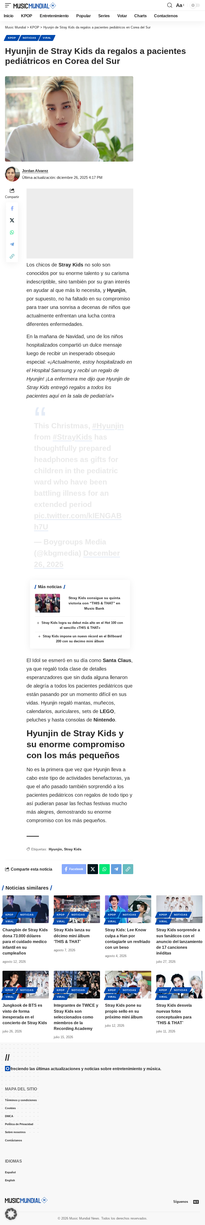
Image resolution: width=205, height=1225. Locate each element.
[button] (9, 5)
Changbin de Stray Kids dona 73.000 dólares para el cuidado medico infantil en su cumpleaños (25, 941)
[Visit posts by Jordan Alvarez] (12, 174)
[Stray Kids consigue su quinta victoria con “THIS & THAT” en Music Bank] (47, 603)
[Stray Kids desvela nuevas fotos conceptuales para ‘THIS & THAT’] (179, 984)
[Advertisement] (79, 223)
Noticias (29, 37)
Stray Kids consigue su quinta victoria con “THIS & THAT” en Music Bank (94, 603)
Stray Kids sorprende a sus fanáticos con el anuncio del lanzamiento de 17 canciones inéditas (179, 941)
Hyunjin (55, 849)
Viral (47, 37)
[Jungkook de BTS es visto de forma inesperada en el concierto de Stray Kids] (25, 984)
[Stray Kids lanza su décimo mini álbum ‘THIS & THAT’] (77, 909)
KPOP (12, 37)
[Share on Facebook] (12, 208)
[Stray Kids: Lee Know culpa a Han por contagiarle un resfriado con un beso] (128, 909)
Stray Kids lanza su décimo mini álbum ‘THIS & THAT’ (72, 936)
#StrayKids (72, 437)
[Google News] (196, 1202)
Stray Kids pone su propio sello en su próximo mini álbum (123, 1011)
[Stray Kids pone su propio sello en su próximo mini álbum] (128, 984)
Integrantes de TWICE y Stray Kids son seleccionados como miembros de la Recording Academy (76, 1017)
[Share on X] (12, 220)
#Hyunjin (108, 426)
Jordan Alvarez (35, 171)
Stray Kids (73, 849)
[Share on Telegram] (12, 244)
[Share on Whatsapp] (12, 232)
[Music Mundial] (35, 5)
